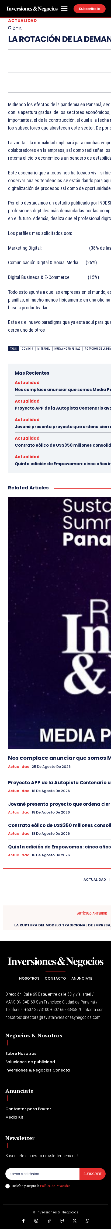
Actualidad (22, 21)
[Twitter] (75, 1221)
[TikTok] (49, 1221)
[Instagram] (36, 1221)
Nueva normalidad (67, 348)
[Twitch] (62, 1221)
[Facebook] (24, 1221)
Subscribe (93, 1173)
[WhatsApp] (87, 1221)
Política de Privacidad (55, 1186)
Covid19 (27, 348)
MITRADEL (43, 348)
